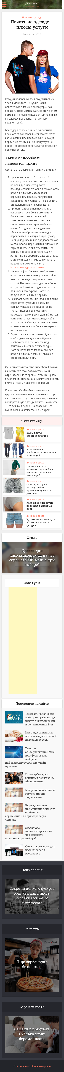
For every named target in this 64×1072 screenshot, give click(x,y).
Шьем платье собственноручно (37, 434)
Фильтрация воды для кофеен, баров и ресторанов (40, 850)
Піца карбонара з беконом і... (32, 964)
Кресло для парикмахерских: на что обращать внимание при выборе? (32, 557)
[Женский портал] (32, 4)
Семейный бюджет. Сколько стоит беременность (32, 1034)
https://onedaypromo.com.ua (27, 267)
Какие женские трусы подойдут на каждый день (39, 505)
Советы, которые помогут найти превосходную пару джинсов (38, 489)
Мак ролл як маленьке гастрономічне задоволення (40, 793)
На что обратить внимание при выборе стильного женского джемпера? (40, 470)
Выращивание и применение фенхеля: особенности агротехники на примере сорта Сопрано (30, 812)
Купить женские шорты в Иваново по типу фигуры (40, 522)
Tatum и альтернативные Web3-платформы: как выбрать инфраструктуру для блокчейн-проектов (30, 757)
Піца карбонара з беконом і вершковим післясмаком (40, 778)
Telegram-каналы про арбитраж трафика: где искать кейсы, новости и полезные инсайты (40, 719)
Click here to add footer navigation (32, 1066)
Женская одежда (32, 17)
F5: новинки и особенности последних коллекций (41, 452)
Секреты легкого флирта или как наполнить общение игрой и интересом (32, 895)
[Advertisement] (23, 640)
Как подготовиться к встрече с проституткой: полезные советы (41, 736)
